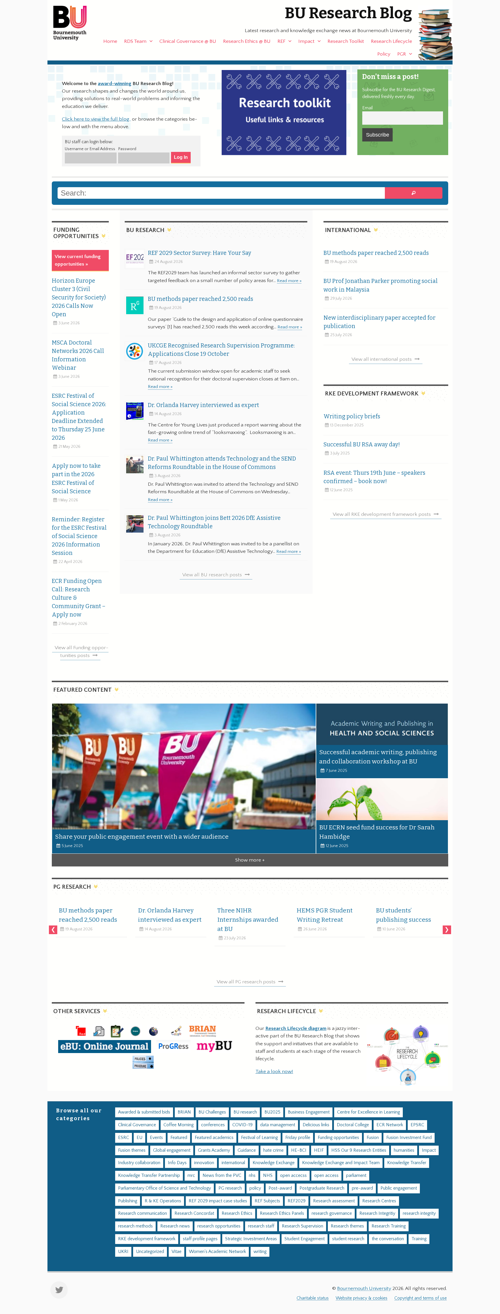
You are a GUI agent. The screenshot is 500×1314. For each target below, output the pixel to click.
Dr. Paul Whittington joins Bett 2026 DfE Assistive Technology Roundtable (214, 522)
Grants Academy (214, 1150)
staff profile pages (200, 1238)
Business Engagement (309, 1112)
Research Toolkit (346, 41)
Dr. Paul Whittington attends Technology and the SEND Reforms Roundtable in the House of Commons (222, 462)
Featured (178, 1137)
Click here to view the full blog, (96, 119)
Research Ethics (237, 1213)
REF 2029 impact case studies (218, 1201)
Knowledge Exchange (274, 1162)
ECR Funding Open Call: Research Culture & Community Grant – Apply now (78, 598)
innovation (204, 1162)
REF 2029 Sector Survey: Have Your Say (199, 253)
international (233, 1162)
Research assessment (334, 1201)
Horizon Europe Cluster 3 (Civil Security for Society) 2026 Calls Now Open (79, 297)
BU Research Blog (348, 13)
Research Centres (379, 1201)
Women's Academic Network (217, 1251)
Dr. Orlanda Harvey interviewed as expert (203, 405)
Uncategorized (150, 1251)
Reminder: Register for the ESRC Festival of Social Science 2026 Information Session (79, 536)
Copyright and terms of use (420, 1298)
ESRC (123, 1137)
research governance (332, 1213)
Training (419, 1238)
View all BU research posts (212, 575)
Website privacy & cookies (361, 1298)
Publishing (127, 1201)
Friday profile (297, 1137)
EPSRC (417, 1124)
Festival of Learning (259, 1137)
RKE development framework (146, 1238)
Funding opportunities (338, 1137)
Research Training (389, 1226)
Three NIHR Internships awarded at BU (247, 919)
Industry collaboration (139, 1162)
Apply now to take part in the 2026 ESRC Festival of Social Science (76, 478)
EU (139, 1137)
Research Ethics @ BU (247, 41)
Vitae (176, 1251)
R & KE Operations (163, 1201)
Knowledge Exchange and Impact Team (341, 1162)
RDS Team (135, 41)
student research (348, 1238)
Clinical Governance (137, 1124)
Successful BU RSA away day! (361, 444)
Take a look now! (274, 1071)
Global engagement (171, 1150)
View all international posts (382, 359)
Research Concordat (194, 1213)
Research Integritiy (377, 1213)
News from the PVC (222, 1175)
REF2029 (297, 1201)
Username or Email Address (90, 149)
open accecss (293, 1175)
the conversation (388, 1238)
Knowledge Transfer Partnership (149, 1175)
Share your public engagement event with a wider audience (142, 836)
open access (326, 1175)
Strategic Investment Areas (251, 1238)
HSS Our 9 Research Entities (358, 1150)
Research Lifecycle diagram (295, 1028)
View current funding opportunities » (78, 260)
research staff (261, 1226)
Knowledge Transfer (406, 1162)
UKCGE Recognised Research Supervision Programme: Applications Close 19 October (221, 349)
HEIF (319, 1150)
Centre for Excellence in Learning (368, 1112)
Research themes (347, 1226)
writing (259, 1251)
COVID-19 (242, 1124)
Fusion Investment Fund (409, 1137)
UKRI (123, 1251)
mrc (191, 1175)
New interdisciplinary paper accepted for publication (379, 322)
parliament (356, 1175)
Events (156, 1137)
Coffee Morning (178, 1124)
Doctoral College (353, 1124)
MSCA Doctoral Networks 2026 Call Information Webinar (78, 355)
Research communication (142, 1213)
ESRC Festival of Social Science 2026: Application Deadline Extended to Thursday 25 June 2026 (79, 417)
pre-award (362, 1188)
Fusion (373, 1137)
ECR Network (389, 1124)
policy (255, 1188)
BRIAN (184, 1112)
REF (281, 41)
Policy (383, 54)
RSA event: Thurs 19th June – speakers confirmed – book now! (374, 477)
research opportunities (218, 1226)
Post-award (280, 1188)
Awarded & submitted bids (144, 1112)
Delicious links (316, 1124)
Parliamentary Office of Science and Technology (164, 1188)
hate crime (273, 1150)
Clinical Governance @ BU (187, 41)
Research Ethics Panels (282, 1213)
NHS (268, 1175)
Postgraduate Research (321, 1188)
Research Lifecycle (391, 41)
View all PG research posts (246, 982)
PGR (401, 54)
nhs (252, 1175)
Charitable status (313, 1298)
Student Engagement (304, 1238)
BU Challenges (212, 1112)
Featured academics (214, 1137)
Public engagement (398, 1188)
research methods (135, 1226)
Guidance (247, 1150)
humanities (404, 1150)
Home (110, 41)
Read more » (289, 280)
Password (127, 149)
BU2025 (272, 1112)
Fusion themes (132, 1150)
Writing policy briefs (351, 416)
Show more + (250, 860)
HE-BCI (298, 1150)
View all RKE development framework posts (382, 514)
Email (367, 108)
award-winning (114, 84)
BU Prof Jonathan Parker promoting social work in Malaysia (380, 285)
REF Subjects (267, 1201)
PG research (230, 1188)
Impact (306, 41)
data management (277, 1124)
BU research (245, 1112)
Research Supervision (302, 1226)
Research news (175, 1226)
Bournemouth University (75, 23)
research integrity (419, 1213)
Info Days (177, 1162)
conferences (213, 1124)
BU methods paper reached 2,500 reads (200, 299)
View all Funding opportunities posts (82, 651)
